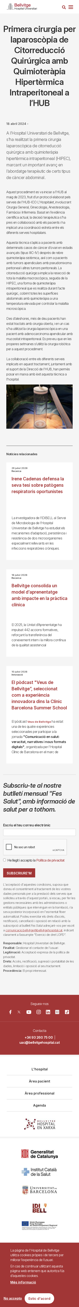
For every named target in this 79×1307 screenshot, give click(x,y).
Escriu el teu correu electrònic (27, 825)
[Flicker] (57, 1012)
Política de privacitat (50, 860)
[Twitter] (19, 1012)
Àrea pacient (39, 1081)
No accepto (13, 1298)
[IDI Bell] (39, 1208)
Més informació (23, 1282)
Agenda (39, 1105)
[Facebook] (10, 1012)
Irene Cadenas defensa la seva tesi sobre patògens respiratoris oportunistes (38, 485)
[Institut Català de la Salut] (39, 1172)
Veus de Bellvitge (39, 721)
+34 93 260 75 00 (39, 1037)
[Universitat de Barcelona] (39, 1190)
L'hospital (40, 1069)
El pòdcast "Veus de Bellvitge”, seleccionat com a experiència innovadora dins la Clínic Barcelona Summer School (39, 695)
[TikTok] (67, 1012)
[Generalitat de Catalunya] (39, 1154)
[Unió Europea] (39, 1226)
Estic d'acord (39, 1298)
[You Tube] (29, 1012)
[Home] (22, 6)
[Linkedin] (48, 1012)
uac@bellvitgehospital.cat (39, 1042)
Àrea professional (39, 1093)
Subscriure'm (19, 873)
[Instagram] (38, 1012)
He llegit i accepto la (35, 860)
